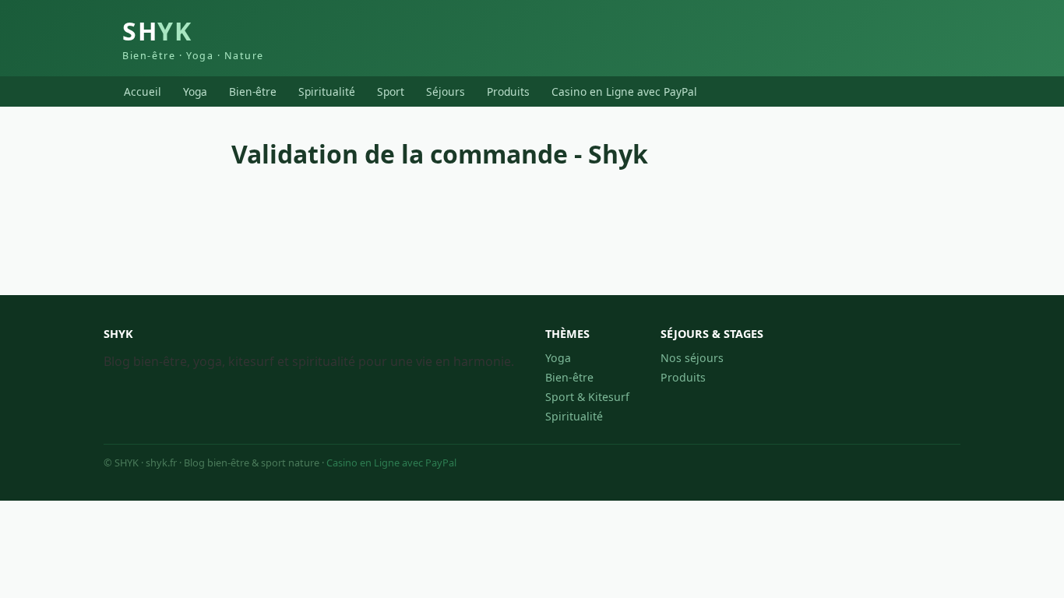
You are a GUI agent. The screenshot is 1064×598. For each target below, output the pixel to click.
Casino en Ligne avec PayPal (624, 91)
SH (193, 38)
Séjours (445, 91)
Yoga (195, 91)
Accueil (142, 91)
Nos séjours (692, 357)
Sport (390, 91)
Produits (508, 91)
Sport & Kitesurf (587, 396)
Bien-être (253, 91)
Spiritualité (326, 91)
